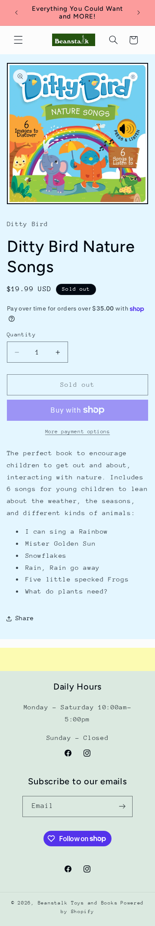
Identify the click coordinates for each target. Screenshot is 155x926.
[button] (18, 40)
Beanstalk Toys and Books (78, 903)
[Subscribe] (122, 806)
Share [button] (25, 618)
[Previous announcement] (16, 12)
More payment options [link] (77, 432)
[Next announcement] (138, 12)
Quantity (21, 334)
